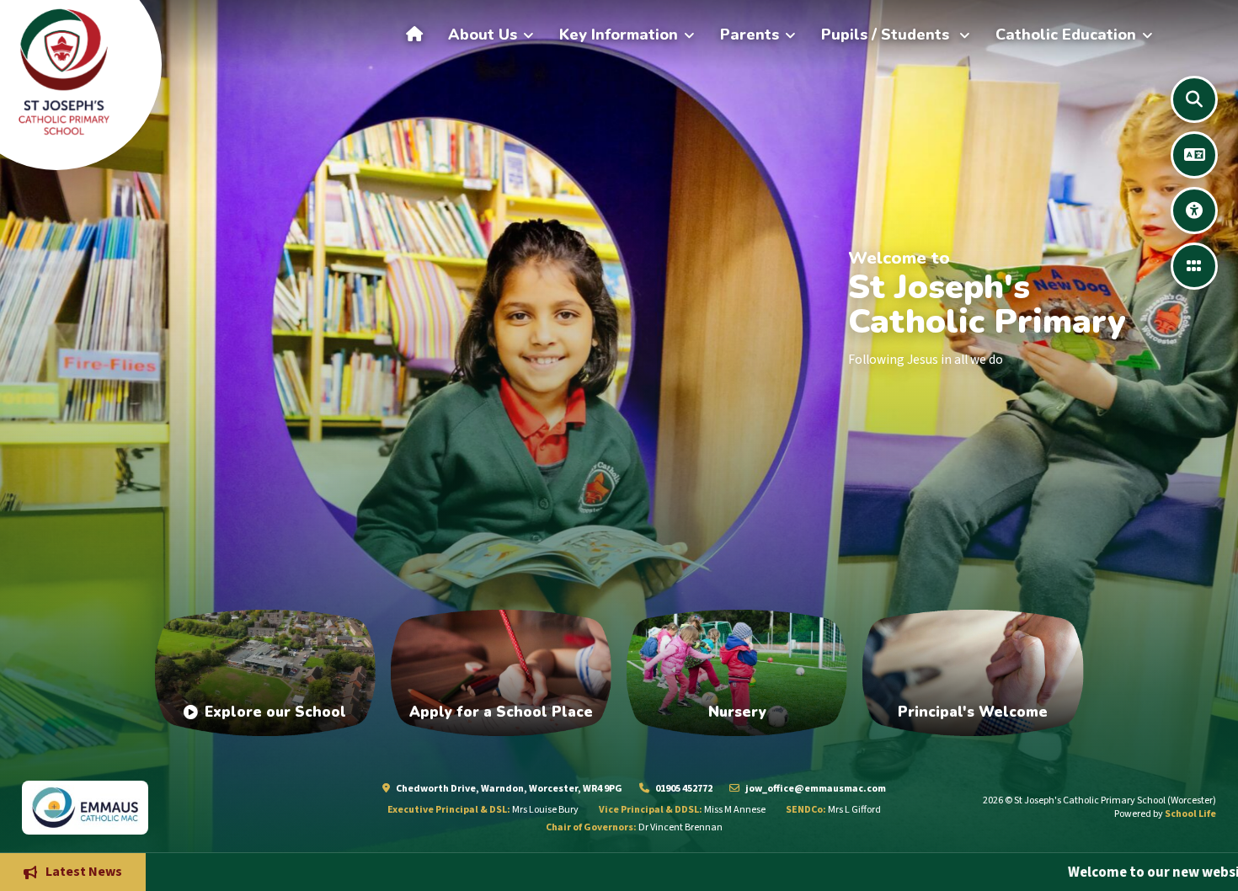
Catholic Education (1065, 34)
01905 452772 (683, 789)
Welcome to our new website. (1026, 872)
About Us (482, 34)
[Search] (1194, 99)
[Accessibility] (1194, 210)
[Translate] (1194, 155)
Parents (749, 34)
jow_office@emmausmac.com (815, 789)
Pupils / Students (887, 34)
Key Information (618, 34)
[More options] (1194, 266)
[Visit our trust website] (155, 807)
